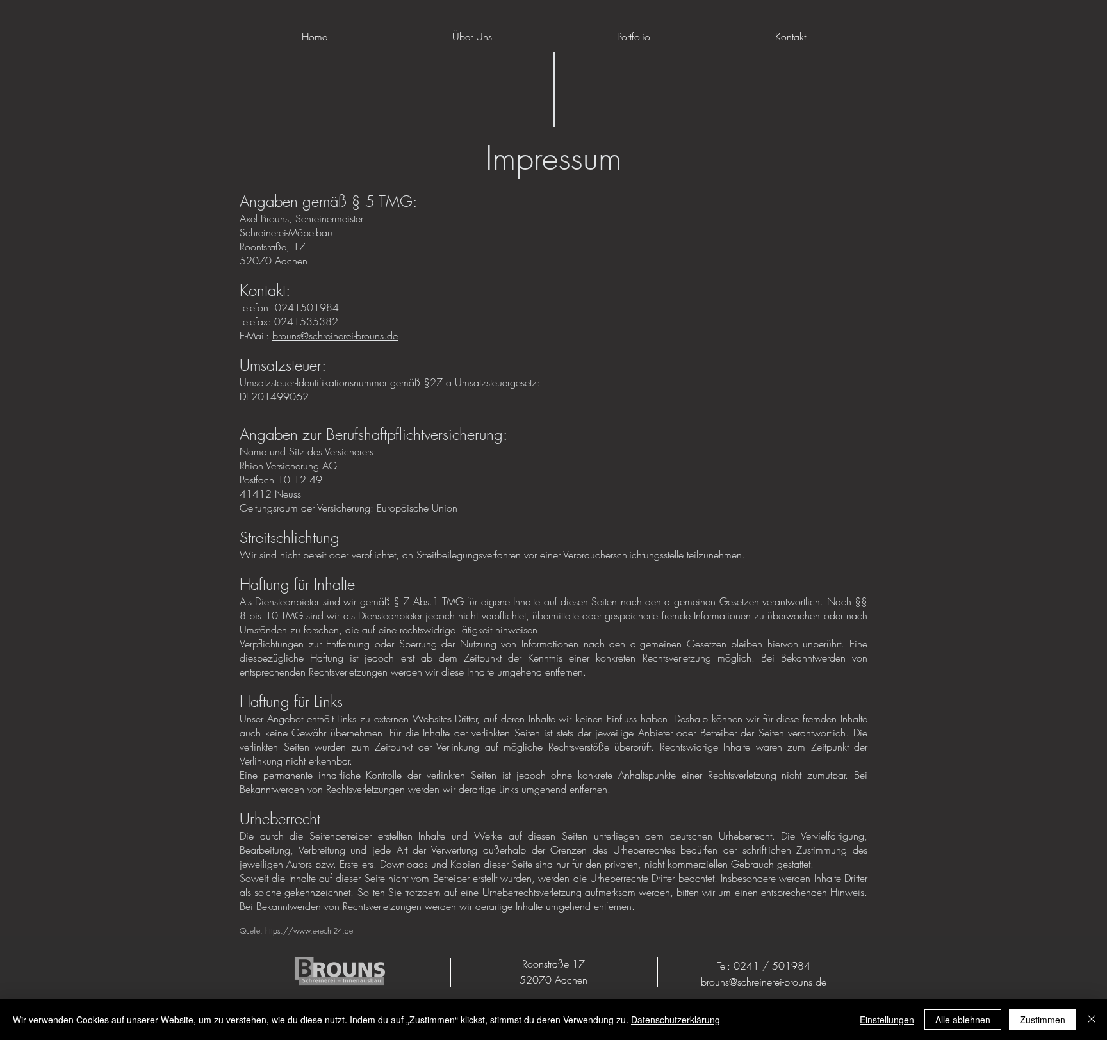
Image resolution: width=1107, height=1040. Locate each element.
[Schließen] (1091, 1019)
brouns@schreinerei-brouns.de (335, 336)
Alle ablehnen (962, 1019)
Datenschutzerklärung (675, 1019)
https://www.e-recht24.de (309, 930)
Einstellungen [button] (887, 1019)
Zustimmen (1042, 1019)
